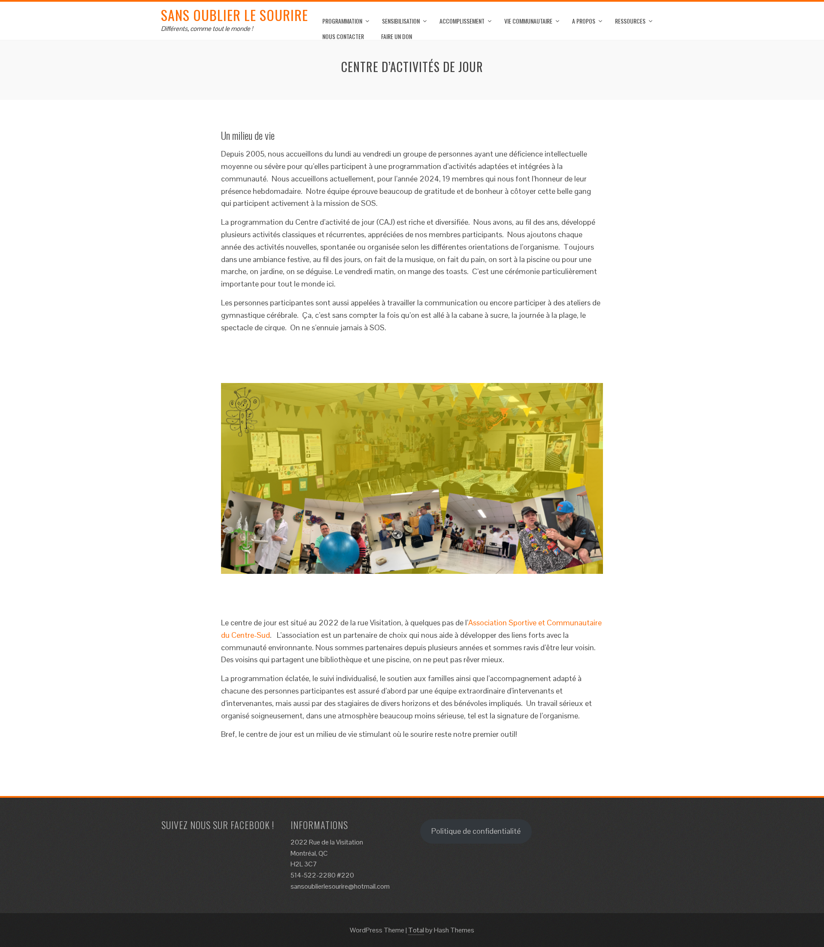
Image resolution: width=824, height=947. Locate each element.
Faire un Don (396, 36)
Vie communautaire (528, 20)
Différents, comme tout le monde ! (207, 28)
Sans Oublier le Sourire (234, 15)
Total (416, 930)
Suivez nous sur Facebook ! (217, 825)
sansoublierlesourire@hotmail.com (340, 886)
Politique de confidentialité (476, 831)
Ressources (630, 20)
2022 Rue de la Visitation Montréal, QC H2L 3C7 (327, 853)
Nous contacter (343, 36)
